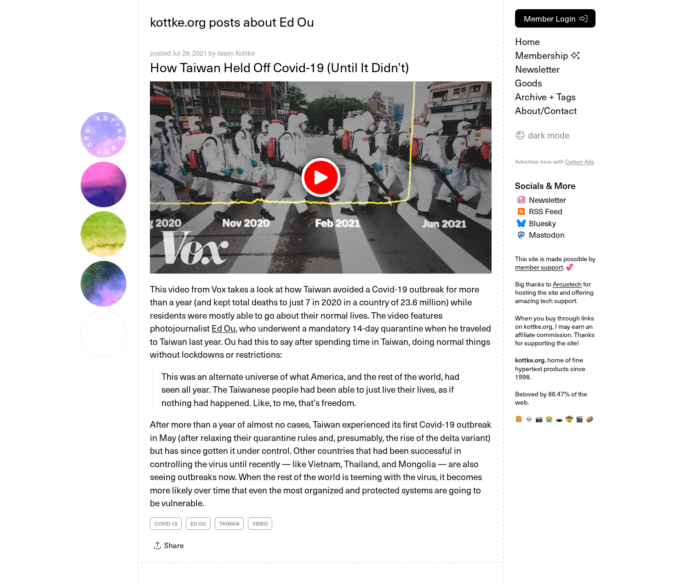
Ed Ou (223, 327)
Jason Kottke (236, 53)
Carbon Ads (579, 161)
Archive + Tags (545, 96)
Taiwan (229, 523)
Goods (528, 83)
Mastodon (547, 234)
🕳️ (559, 418)
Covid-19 (166, 523)
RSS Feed (545, 211)
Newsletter (537, 69)
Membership (543, 55)
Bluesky (542, 223)
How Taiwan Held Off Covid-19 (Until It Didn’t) (279, 67)
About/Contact (546, 110)
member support (539, 267)
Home (527, 41)
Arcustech (567, 284)
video (260, 523)
